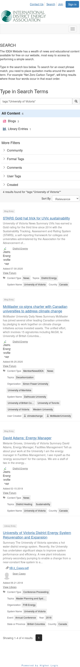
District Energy (20, 248)
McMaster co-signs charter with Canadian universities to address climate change (35, 308)
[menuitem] (38, 3)
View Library (10, 587)
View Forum (9, 273)
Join (60, 4)
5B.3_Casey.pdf (19, 568)
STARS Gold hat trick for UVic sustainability (36, 218)
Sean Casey (19, 573)
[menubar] (48, 3)
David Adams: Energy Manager (27, 437)
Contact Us (36, 4)
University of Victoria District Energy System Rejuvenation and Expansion (37, 535)
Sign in (72, 4)
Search (50, 4)
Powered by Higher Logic (40, 665)
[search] (76, 101)
